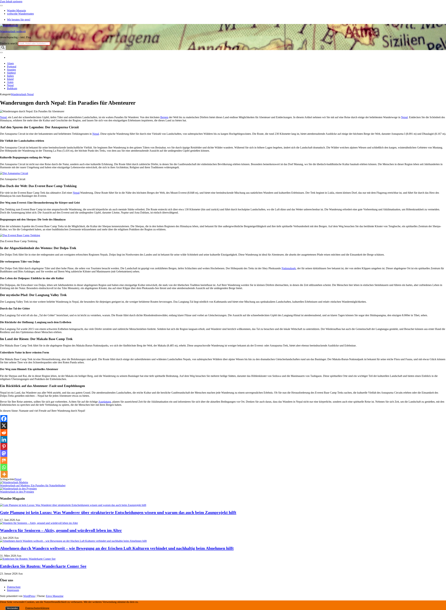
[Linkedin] (3, 439)
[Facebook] (3, 418)
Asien (10, 82)
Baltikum (12, 88)
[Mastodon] (3, 453)
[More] (4, 474)
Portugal (11, 66)
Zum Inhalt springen (11, 1)
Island (10, 79)
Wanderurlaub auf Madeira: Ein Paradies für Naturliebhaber (33, 485)
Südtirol (11, 72)
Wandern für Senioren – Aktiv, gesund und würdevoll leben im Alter (61, 530)
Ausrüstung (104, 401)
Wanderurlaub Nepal (22, 94)
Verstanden (12, 608)
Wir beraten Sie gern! (18, 19)
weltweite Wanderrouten (20, 13)
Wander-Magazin (16, 10)
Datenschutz (14, 586)
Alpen (10, 63)
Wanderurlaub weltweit (13, 31)
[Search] (3, 47)
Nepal (10, 85)
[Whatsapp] (3, 467)
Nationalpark (289, 268)
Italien (10, 75)
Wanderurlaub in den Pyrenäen (17, 491)
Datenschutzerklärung (37, 608)
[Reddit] (3, 432)
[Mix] (3, 460)
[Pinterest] (3, 446)
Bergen (164, 117)
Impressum (13, 590)
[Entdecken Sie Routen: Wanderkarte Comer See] (28, 558)
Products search (9, 43)
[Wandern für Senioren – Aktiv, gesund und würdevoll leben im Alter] (39, 523)
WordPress (29, 596)
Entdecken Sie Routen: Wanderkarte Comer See (43, 566)
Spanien (11, 69)
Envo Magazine (54, 596)
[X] (3, 425)
